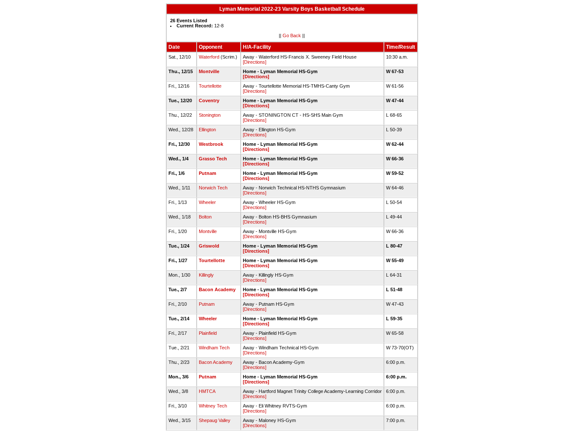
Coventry (209, 100)
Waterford (209, 56)
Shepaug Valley (214, 420)
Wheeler (207, 202)
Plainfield (208, 333)
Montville (209, 71)
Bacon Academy (217, 289)
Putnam (207, 173)
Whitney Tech (213, 405)
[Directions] (254, 62)
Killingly (206, 275)
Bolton (205, 216)
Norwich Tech (213, 187)
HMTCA (207, 391)
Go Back (292, 35)
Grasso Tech (213, 158)
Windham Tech (214, 347)
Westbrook (211, 144)
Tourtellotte (210, 86)
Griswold (209, 245)
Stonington (210, 115)
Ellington (207, 129)
